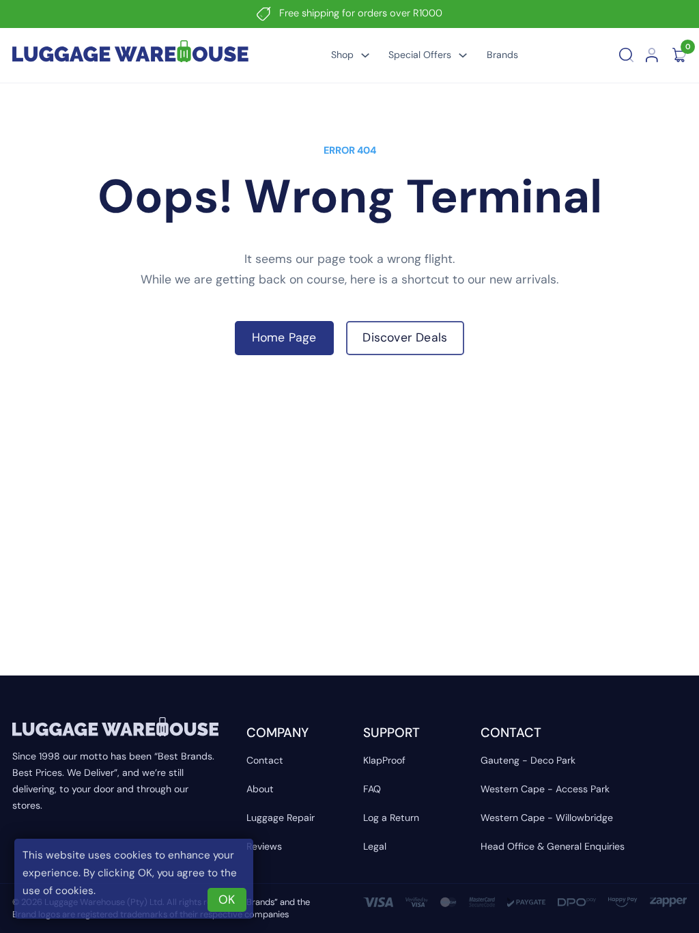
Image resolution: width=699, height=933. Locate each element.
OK (226, 899)
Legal (374, 846)
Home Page (284, 337)
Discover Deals (404, 337)
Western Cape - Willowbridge (547, 817)
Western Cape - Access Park (545, 789)
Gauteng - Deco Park (528, 760)
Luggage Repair (280, 817)
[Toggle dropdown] (365, 55)
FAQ (372, 789)
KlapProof (384, 760)
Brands (502, 54)
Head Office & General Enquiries (553, 846)
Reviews (264, 846)
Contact (264, 760)
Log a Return (391, 817)
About (260, 789)
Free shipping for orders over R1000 (360, 13)
